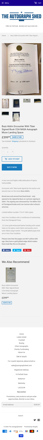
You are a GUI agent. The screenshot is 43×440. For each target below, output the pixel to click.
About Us (21, 352)
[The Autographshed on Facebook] (39, 420)
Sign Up (37, 405)
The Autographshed (15, 427)
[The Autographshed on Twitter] (35, 420)
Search (20, 416)
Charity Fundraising (21, 349)
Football (22, 340)
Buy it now (12, 167)
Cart (39, 3)
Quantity (5, 148)
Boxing (21, 343)
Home (4, 35)
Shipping (15, 141)
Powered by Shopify (31, 427)
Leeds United (21, 337)
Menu (7, 3)
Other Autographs (21, 346)
